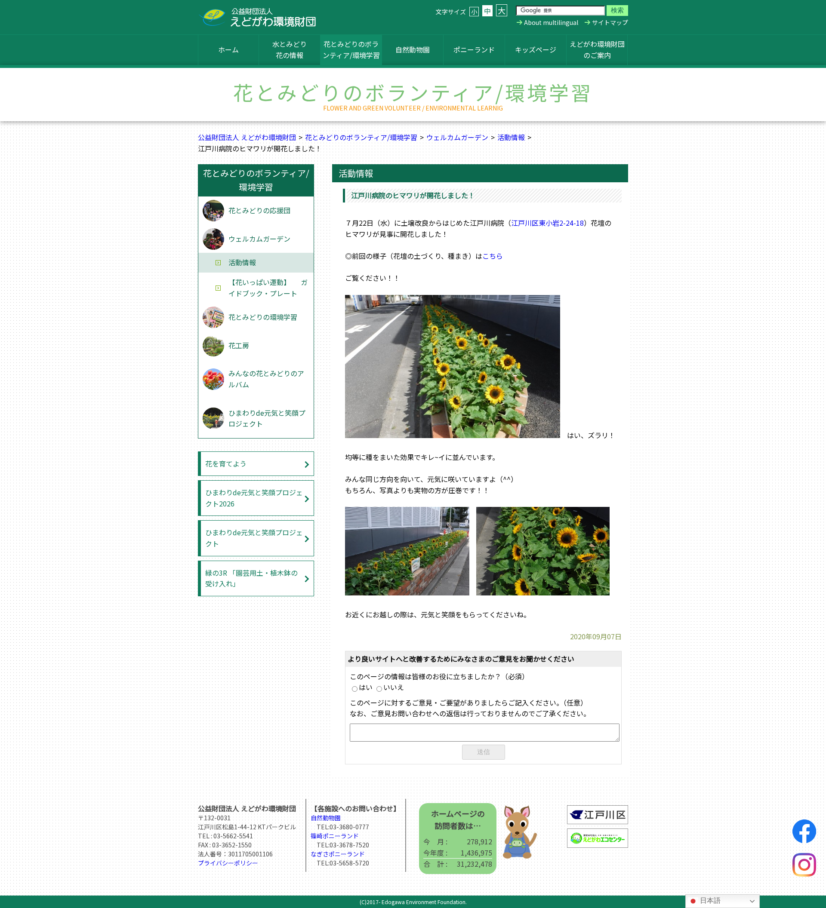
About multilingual (551, 22)
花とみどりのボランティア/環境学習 (351, 49)
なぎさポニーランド (338, 854)
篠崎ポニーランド (335, 835)
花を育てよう (226, 463)
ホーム (228, 49)
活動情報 (511, 137)
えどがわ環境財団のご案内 (597, 49)
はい (366, 687)
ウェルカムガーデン (457, 137)
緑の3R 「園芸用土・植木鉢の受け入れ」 (251, 578)
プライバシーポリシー (228, 863)
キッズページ (535, 49)
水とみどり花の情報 (289, 49)
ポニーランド (474, 49)
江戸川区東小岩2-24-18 (547, 223)
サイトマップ (610, 22)
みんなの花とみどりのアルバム (266, 379)
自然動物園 (412, 49)
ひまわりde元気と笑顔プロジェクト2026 (254, 498)
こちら (492, 256)
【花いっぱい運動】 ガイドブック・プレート (268, 287)
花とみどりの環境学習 (262, 317)
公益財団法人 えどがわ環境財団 (247, 137)
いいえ (393, 687)
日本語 (709, 900)
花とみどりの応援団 (259, 210)
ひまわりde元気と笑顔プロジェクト (266, 418)
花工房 (238, 345)
